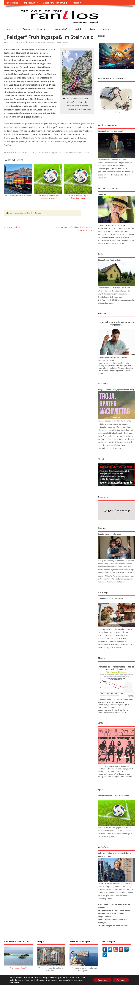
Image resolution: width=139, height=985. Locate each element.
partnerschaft (61, 29)
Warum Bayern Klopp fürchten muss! (78, 196)
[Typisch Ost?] (116, 209)
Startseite (12, 2)
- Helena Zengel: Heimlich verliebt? (113, 925)
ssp (7, 42)
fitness (26, 29)
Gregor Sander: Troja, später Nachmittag (116, 390)
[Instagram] (115, 949)
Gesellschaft (32, 42)
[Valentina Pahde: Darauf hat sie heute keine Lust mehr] (116, 870)
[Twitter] (110, 949)
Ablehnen (121, 980)
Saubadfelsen (63, 152)
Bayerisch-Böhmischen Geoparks (19, 152)
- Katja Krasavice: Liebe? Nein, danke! (114, 910)
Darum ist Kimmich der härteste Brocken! (48, 196)
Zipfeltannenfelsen (84, 152)
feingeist (10, 29)
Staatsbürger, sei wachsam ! (110, 131)
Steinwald (72, 152)
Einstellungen (77, 980)
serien (106, 29)
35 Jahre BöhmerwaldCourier (18, 195)
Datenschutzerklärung (55, 2)
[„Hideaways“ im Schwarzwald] (116, 615)
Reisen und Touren (54, 42)
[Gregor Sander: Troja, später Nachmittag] (116, 405)
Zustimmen (102, 980)
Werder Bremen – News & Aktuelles (113, 795)
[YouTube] (121, 949)
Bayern (36, 152)
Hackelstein (43, 152)
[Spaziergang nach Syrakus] (116, 547)
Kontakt (76, 2)
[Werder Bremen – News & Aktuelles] (116, 813)
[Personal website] (104, 954)
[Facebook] (104, 949)
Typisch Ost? (103, 194)
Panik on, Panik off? (13, 227)
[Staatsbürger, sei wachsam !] (116, 145)
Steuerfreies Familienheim (109, 260)
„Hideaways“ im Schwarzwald (110, 598)
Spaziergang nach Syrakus (109, 534)
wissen (92, 29)
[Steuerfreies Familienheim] (116, 274)
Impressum (29, 2)
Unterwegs (66, 42)
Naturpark (53, 152)
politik (78, 29)
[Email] (126, 949)
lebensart (42, 29)
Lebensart (42, 42)
